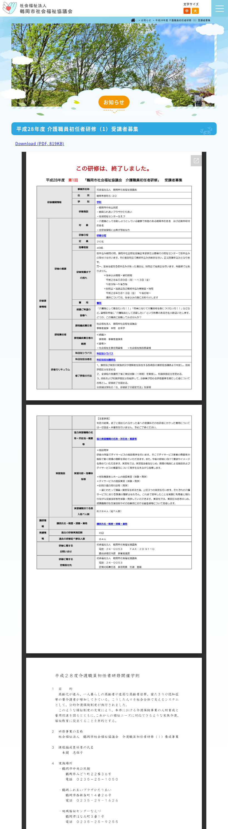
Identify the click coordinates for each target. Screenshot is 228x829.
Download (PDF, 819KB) (39, 143)
